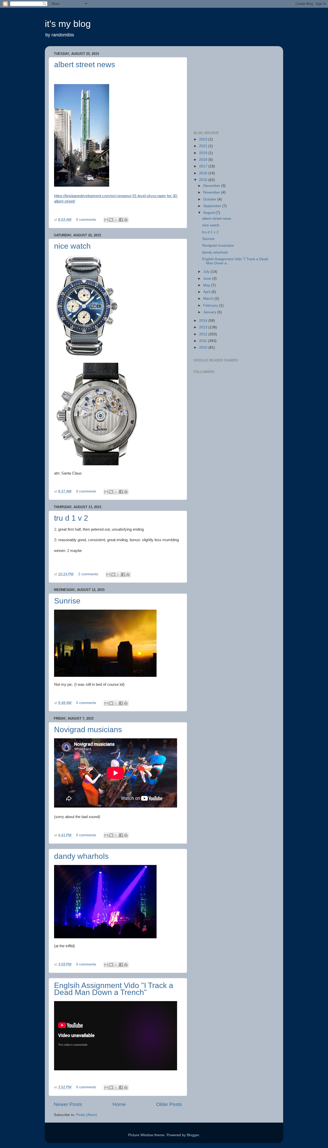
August (209, 213)
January (210, 312)
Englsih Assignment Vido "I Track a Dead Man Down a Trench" (113, 988)
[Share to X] (116, 219)
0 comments (86, 219)
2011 (203, 341)
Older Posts (169, 1104)
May (207, 285)
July (207, 272)
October (210, 199)
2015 (203, 180)
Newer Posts (68, 1104)
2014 (203, 321)
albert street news (84, 64)
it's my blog (68, 23)
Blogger (193, 1135)
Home (119, 1104)
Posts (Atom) (86, 1115)
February (211, 305)
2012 (203, 334)
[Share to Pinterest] (125, 219)
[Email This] (106, 219)
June (207, 278)
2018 (203, 160)
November (212, 192)
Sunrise (67, 601)
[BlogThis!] (111, 219)
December (212, 186)
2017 (203, 166)
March (208, 298)
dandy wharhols (81, 856)
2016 (203, 173)
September (212, 206)
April (207, 292)
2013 (203, 327)
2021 (203, 146)
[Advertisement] (231, 90)
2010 (203, 347)
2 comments (88, 574)
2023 (203, 139)
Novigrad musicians (88, 729)
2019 (203, 153)
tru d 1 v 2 (71, 518)
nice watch (72, 246)
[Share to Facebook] (121, 219)
